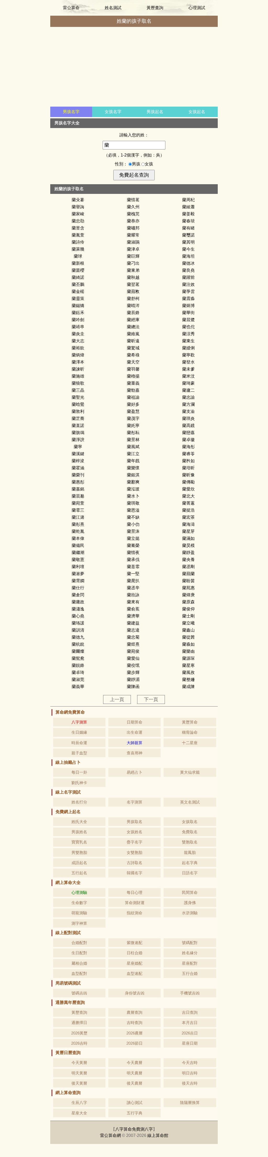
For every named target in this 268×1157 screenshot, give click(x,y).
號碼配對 (190, 942)
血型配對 (79, 973)
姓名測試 (113, 7)
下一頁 (151, 699)
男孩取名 (134, 821)
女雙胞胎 (134, 852)
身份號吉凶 (134, 993)
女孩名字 (113, 111)
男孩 (136, 164)
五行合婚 (190, 973)
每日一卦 (79, 772)
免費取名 (190, 832)
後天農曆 (134, 1083)
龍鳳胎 (190, 852)
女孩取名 (190, 821)
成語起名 (79, 862)
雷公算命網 (110, 1135)
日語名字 (190, 873)
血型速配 (134, 973)
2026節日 (134, 1043)
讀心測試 (134, 1102)
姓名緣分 (190, 953)
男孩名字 (71, 111)
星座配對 (190, 963)
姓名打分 (79, 802)
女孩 (149, 164)
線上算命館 (157, 1135)
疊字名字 (134, 842)
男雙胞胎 (79, 852)
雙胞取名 (190, 842)
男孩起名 (155, 111)
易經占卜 (134, 772)
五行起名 (79, 873)
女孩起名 (196, 111)
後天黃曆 (79, 1083)
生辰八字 (79, 1102)
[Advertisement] (134, 67)
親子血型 (79, 753)
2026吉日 (190, 1033)
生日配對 (79, 953)
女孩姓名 (134, 832)
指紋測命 (134, 913)
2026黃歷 (79, 1033)
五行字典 (134, 1113)
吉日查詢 (190, 1012)
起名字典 (190, 862)
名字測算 (134, 802)
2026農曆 (134, 1033)
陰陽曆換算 (190, 1102)
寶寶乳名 (79, 842)
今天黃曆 (79, 1062)
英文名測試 (190, 802)
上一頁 (117, 699)
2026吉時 (79, 1043)
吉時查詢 (134, 1022)
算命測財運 (134, 902)
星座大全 (79, 1113)
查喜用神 (134, 753)
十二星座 (190, 743)
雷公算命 (71, 7)
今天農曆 (134, 1062)
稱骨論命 (190, 732)
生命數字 (79, 902)
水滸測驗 (190, 913)
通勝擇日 (79, 1022)
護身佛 (190, 902)
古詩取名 (134, 862)
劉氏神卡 (79, 782)
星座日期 (190, 1043)
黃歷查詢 (155, 7)
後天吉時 (190, 1083)
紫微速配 (134, 942)
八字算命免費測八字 (134, 1129)
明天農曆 (134, 1073)
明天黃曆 (79, 1073)
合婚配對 (79, 942)
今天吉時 (190, 1062)
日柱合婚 (134, 953)
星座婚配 (134, 963)
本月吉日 (190, 1022)
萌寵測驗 (79, 913)
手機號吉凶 (190, 993)
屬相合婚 (79, 963)
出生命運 (134, 732)
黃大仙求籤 (190, 772)
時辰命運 (79, 743)
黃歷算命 (190, 722)
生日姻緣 (79, 732)
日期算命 (134, 722)
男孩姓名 (79, 832)
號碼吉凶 (79, 993)
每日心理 (134, 892)
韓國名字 (134, 873)
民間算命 (190, 892)
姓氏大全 (79, 821)
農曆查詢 (134, 1012)
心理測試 (196, 7)
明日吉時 (190, 1073)
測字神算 (79, 923)
